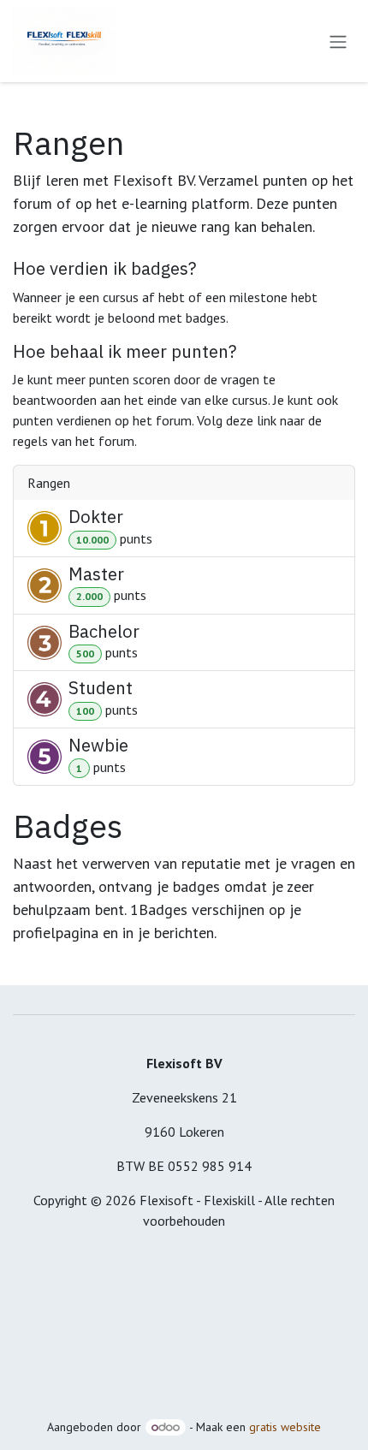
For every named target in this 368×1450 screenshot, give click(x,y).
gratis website (285, 1427)
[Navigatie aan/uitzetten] (338, 41)
